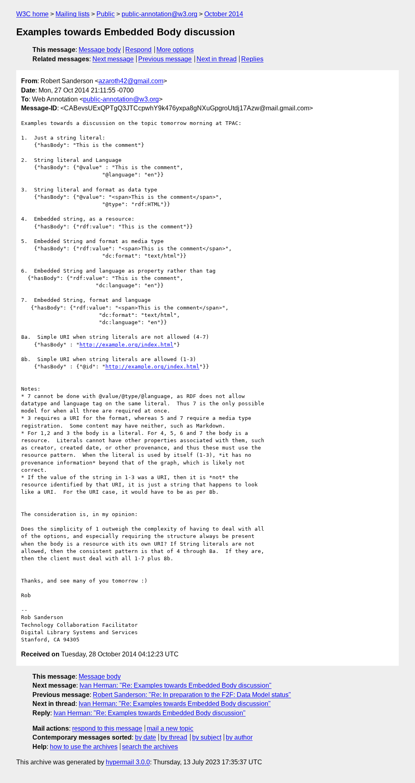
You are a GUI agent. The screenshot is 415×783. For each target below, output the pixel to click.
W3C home (32, 14)
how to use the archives (84, 746)
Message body (100, 49)
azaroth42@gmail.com (130, 80)
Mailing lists (73, 14)
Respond (138, 49)
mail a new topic (170, 728)
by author (239, 737)
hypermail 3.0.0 (128, 762)
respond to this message (107, 728)
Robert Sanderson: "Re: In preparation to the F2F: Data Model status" (192, 694)
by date (145, 737)
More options (175, 49)
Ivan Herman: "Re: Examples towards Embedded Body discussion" (175, 685)
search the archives (150, 746)
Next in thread (217, 59)
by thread (173, 737)
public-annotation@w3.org (159, 14)
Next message (113, 59)
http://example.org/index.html (126, 345)
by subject (206, 737)
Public (105, 14)
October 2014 (223, 14)
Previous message (165, 59)
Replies (252, 59)
